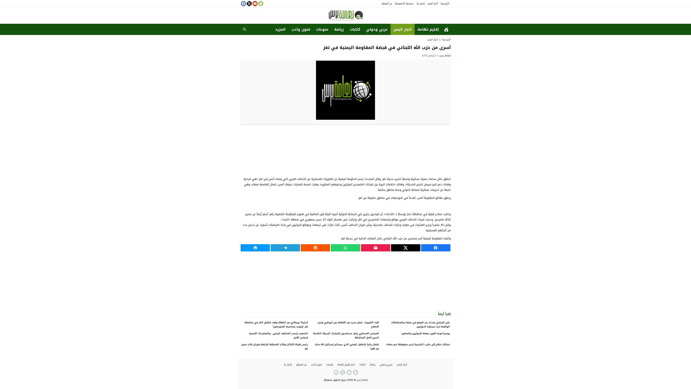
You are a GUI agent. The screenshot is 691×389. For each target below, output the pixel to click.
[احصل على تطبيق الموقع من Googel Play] (260, 3)
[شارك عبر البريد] (375, 248)
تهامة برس (445, 55)
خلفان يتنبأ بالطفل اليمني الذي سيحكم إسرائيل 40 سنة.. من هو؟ (346, 346)
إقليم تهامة (428, 29)
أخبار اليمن (433, 3)
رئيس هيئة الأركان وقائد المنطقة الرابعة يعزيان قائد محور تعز (274, 346)
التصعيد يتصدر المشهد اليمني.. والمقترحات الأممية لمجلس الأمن (278, 335)
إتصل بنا (421, 3)
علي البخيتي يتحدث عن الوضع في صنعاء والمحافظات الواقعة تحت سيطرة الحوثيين (420, 324)
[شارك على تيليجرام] (285, 248)
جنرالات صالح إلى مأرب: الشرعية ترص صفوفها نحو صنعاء (418, 344)
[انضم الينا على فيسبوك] (243, 3)
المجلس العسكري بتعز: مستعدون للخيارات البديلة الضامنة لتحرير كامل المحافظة (346, 335)
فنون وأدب (300, 29)
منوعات (322, 29)
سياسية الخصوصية (404, 3)
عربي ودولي (377, 29)
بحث (244, 29)
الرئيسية (445, 3)
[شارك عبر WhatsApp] (345, 248)
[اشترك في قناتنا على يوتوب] (255, 3)
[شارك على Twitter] (405, 248)
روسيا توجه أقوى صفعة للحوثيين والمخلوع (425, 333)
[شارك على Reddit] (315, 248)
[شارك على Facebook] (436, 248)
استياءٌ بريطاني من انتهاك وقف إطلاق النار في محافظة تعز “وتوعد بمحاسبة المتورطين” (276, 324)
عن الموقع (387, 3)
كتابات (355, 29)
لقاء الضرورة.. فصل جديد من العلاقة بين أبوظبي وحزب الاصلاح (348, 324)
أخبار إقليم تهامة (346, 364)
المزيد (280, 29)
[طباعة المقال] (255, 248)
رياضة (339, 29)
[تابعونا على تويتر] (249, 3)
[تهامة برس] (345, 16)
